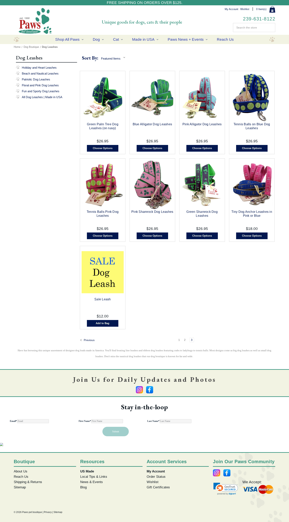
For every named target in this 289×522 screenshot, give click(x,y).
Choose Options (102, 148)
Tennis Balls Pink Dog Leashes (103, 213)
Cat (116, 39)
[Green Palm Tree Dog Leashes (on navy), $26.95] (103, 97)
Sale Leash (102, 299)
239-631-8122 (259, 18)
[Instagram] (139, 389)
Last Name (153, 421)
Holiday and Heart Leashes (39, 67)
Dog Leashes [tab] (29, 57)
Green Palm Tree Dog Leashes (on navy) (102, 126)
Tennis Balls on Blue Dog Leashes (252, 126)
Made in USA (143, 39)
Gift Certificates (158, 487)
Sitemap (20, 487)
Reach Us (225, 39)
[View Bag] (272, 9)
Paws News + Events (186, 39)
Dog (96, 39)
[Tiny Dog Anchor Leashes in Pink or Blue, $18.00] (252, 184)
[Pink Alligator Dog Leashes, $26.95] (202, 97)
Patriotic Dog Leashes (36, 79)
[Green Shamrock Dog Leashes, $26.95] (202, 184)
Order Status (156, 477)
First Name (85, 421)
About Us (20, 471)
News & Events (91, 482)
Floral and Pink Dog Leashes (40, 85)
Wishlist (244, 9)
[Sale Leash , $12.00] (103, 272)
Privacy (48, 512)
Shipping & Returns (28, 482)
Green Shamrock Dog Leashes (202, 213)
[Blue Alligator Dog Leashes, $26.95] (152, 97)
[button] (225, 488)
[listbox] (114, 57)
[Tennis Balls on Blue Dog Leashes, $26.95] (252, 97)
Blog (83, 487)
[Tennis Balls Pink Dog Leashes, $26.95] (103, 184)
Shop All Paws (67, 39)
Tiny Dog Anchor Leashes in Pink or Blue (251, 213)
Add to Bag (102, 323)
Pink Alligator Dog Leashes (202, 124)
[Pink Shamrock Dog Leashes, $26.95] (152, 184)
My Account (231, 9)
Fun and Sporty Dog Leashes (40, 91)
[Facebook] (149, 389)
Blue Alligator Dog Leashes (152, 124)
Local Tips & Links (93, 477)
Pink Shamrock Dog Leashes (152, 211)
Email (13, 421)
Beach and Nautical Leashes (40, 73)
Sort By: (90, 58)
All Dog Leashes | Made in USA (42, 97)
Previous (89, 340)
